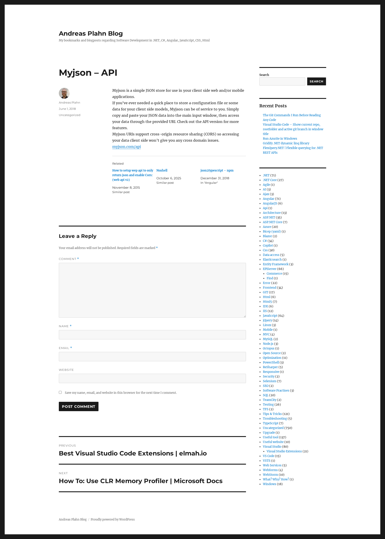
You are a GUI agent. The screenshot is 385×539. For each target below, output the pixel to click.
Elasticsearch (272, 259)
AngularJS (270, 203)
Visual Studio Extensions (284, 451)
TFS (265, 409)
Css (265, 250)
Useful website (273, 442)
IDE (265, 306)
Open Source (272, 353)
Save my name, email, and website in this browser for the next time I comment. (121, 393)
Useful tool (270, 437)
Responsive (271, 372)
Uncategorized (69, 115)
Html (266, 297)
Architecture (272, 213)
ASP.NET (269, 217)
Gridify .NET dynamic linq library (286, 143)
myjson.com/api (126, 146)
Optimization (272, 358)
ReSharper (270, 367)
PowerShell (271, 362)
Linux (267, 325)
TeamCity (269, 400)
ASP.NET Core (272, 222)
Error (266, 283)
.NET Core (270, 180)
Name (65, 326)
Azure (267, 227)
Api (265, 208)
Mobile (268, 330)
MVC (266, 334)
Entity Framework (276, 264)
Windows (269, 484)
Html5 (267, 302)
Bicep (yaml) (272, 231)
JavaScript (270, 316)
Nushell (161, 170)
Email (65, 348)
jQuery (267, 320)
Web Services (272, 465)
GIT (265, 292)
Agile (266, 185)
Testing (268, 404)
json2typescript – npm (217, 170)
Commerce (274, 274)
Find (270, 278)
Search (264, 75)
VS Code (268, 456)
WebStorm (270, 475)
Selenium (269, 381)
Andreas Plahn (69, 102)
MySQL (268, 339)
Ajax (266, 194)
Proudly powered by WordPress (113, 519)
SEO (265, 386)
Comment (69, 259)
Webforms (270, 470)
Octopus (268, 348)
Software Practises (276, 390)
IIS (265, 311)
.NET (266, 175)
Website (66, 370)
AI (264, 189)
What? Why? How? (276, 479)
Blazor (267, 236)
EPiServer (269, 269)
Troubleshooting (275, 419)
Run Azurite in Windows (280, 139)
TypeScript (270, 423)
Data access (271, 255)
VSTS (266, 461)
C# (265, 241)
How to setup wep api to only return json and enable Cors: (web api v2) (132, 175)
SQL (265, 395)
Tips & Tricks (272, 414)
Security (268, 376)
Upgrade (269, 433)
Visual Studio (272, 447)
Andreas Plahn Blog (91, 33)
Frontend (269, 288)
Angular (268, 199)
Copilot (268, 245)
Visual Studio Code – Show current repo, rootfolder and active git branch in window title (293, 129)
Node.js (268, 344)
